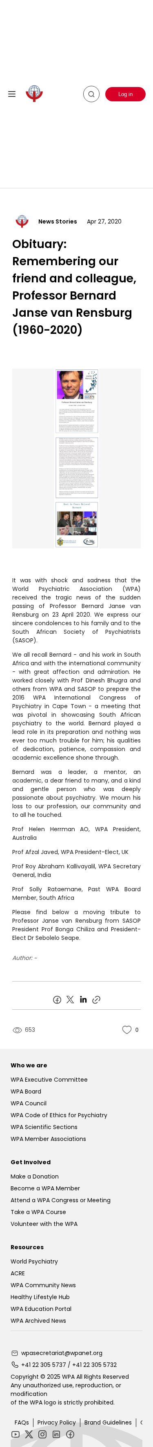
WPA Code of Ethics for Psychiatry (59, 1115)
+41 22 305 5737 (43, 1365)
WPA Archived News (38, 1321)
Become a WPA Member (45, 1188)
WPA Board (26, 1091)
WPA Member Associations (48, 1139)
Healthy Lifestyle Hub (40, 1297)
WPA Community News (43, 1285)
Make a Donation (35, 1176)
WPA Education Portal (41, 1309)
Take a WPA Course (38, 1212)
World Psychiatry (34, 1261)
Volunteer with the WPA (44, 1224)
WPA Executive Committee (49, 1080)
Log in (125, 94)
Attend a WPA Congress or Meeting (61, 1200)
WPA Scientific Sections (44, 1127)
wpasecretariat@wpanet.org (61, 1353)
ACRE (18, 1273)
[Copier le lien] (96, 999)
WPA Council (29, 1103)
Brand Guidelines (108, 1422)
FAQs (22, 1422)
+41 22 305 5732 (94, 1365)
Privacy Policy (57, 1422)
